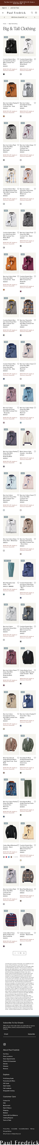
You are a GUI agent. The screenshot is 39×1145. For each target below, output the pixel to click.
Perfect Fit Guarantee (9, 1061)
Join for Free (14, 8)
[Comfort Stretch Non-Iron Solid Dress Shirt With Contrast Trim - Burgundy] (20, 291)
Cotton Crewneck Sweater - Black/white (26, 933)
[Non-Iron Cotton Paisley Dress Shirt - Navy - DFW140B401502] (28, 700)
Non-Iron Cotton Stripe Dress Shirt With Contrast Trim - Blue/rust (26, 410)
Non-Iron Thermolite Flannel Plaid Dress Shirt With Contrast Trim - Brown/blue (27, 322)
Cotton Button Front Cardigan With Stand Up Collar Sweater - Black (27, 672)
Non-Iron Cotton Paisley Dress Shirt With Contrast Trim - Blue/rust (10, 804)
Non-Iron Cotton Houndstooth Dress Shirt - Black (25, 104)
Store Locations (7, 1056)
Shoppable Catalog (8, 1091)
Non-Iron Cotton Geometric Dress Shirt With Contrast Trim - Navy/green (9, 497)
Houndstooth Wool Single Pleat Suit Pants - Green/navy (27, 803)
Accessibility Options (24, 1128)
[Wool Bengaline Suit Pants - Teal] (3, 594)
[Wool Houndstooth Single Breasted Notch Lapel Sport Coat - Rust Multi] (3, 772)
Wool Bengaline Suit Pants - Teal (9, 583)
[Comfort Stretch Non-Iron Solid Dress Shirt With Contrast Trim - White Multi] (3, 247)
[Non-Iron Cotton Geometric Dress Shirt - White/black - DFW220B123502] (11, 613)
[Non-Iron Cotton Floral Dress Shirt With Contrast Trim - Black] (20, 245)
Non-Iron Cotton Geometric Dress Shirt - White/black (10, 628)
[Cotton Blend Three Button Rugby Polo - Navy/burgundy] (3, 946)
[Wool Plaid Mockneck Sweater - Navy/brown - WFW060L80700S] (28, 875)
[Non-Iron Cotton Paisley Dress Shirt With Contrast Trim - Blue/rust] (3, 816)
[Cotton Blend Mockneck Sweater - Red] (6, 857)
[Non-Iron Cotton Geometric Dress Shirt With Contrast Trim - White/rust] (20, 203)
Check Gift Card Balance (10, 1115)
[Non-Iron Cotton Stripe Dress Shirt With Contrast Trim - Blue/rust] (20, 422)
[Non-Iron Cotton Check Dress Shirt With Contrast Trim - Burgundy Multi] (3, 685)
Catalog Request (8, 1118)
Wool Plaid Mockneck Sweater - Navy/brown (26, 890)
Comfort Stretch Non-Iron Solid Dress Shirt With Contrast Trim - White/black (26, 61)
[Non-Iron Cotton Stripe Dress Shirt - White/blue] (3, 550)
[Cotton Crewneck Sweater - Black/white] (20, 944)
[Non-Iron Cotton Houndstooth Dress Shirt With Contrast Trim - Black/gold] (3, 728)
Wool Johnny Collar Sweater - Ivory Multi (26, 452)
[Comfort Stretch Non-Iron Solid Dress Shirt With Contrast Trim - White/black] (20, 74)
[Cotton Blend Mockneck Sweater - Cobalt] (8, 857)
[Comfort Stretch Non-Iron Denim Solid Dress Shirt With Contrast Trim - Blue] (20, 597)
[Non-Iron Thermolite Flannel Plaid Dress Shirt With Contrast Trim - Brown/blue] (20, 335)
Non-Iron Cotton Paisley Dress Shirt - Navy (27, 714)
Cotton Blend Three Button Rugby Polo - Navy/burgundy (9, 934)
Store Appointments (9, 1059)
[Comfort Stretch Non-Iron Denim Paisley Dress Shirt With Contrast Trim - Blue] (3, 378)
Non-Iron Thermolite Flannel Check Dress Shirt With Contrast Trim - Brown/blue (27, 541)
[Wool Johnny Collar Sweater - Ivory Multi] (20, 463)
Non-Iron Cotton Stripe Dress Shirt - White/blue (10, 539)
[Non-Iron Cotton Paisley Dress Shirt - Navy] (20, 725)
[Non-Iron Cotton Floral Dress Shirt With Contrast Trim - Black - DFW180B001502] (28, 219)
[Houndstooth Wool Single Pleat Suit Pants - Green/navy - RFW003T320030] (28, 788)
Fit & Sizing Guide (8, 1078)
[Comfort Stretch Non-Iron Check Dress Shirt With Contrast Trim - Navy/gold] (3, 335)
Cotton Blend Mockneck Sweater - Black (10, 846)
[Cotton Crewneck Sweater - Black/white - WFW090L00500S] (28, 919)
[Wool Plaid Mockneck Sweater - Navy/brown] (20, 900)
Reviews (5, 1068)
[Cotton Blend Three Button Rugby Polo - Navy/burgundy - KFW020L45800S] (11, 919)
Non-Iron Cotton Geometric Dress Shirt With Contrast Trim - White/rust (26, 191)
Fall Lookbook (7, 1088)
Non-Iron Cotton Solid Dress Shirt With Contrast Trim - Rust (9, 278)
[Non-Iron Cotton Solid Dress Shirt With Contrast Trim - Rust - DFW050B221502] (11, 263)
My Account (6, 1105)
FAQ (4, 1103)
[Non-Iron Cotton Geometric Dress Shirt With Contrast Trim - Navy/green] (3, 510)
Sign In (4, 8)
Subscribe (31, 1034)
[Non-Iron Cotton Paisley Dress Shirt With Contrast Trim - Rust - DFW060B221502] (11, 89)
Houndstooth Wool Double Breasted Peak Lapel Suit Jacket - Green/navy (26, 760)
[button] (34, 17)
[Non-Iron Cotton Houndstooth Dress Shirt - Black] (20, 116)
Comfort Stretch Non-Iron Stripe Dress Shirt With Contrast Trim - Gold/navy (26, 848)
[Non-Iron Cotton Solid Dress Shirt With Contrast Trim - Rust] (3, 289)
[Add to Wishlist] (18, 59)
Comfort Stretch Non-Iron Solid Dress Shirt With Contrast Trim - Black (9, 61)
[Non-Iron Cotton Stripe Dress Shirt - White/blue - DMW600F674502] (11, 525)
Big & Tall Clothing (13, 23)
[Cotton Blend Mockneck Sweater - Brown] (11, 857)
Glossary (5, 1066)
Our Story (6, 1054)
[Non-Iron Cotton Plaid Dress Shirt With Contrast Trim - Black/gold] (3, 160)
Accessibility (14, 1128)
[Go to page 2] (24, 953)
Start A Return (7, 1108)
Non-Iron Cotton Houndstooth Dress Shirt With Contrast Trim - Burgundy (10, 410)
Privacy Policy (6, 1128)
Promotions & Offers (9, 1081)
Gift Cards (6, 1083)
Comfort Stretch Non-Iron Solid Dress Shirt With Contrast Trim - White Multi (9, 235)
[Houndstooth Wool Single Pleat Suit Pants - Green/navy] (20, 814)
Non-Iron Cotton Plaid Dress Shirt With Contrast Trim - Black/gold (9, 147)
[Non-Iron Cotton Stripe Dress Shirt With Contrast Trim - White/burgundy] (20, 160)
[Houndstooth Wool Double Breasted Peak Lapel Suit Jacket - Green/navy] (20, 772)
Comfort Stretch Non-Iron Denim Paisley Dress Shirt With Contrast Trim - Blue (9, 366)
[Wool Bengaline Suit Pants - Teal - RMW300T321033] (11, 569)
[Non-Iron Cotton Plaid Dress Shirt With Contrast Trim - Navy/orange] (3, 904)
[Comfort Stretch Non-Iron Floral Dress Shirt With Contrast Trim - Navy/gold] (20, 641)
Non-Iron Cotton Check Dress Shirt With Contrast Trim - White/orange (27, 497)
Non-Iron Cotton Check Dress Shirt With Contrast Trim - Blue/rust (27, 366)
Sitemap (32, 1128)
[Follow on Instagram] (4, 1044)
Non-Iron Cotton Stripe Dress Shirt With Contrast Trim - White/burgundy (26, 147)
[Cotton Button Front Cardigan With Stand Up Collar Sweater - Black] (20, 683)
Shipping (5, 1110)
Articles (5, 1064)
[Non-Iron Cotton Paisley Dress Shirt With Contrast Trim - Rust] (3, 116)
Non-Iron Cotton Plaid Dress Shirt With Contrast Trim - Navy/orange (9, 891)
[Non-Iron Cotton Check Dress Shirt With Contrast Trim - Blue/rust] (20, 378)
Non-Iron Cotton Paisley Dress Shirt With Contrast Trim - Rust (10, 104)
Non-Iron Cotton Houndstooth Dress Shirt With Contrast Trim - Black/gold (10, 716)
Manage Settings (7, 1131)
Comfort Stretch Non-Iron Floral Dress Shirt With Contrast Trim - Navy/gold (26, 629)
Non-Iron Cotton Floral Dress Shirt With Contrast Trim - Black (26, 234)
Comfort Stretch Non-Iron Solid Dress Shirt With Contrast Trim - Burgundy (26, 279)
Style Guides (7, 1086)
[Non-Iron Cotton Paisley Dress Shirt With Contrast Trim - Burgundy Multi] (3, 466)
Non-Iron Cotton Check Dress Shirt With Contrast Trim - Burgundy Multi (10, 673)
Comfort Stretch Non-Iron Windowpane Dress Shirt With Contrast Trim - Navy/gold (10, 191)
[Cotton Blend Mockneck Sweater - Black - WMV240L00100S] (11, 832)
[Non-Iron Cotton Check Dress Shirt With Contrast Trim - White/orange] (20, 510)
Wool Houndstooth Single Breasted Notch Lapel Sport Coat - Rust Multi (10, 760)
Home (4, 23)
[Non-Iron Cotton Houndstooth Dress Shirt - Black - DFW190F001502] (28, 89)
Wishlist (5, 1113)
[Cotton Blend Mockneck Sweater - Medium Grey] (3, 857)
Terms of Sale (7, 1120)
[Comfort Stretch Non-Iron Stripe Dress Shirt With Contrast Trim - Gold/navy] (20, 860)
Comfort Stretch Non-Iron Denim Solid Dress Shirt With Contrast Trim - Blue (27, 585)
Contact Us (6, 1100)
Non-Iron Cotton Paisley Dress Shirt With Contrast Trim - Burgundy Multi (10, 454)
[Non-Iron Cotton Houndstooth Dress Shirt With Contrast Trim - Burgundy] (3, 422)
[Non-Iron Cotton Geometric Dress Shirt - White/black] (3, 639)
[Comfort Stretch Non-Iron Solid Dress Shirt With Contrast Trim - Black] (3, 74)
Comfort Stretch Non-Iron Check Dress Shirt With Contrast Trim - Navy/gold (9, 322)
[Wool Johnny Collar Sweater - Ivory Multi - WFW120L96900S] (28, 438)
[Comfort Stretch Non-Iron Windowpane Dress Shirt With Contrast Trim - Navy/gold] (3, 203)
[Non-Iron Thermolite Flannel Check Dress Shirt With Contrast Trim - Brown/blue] (20, 553)
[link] (17, 17)
